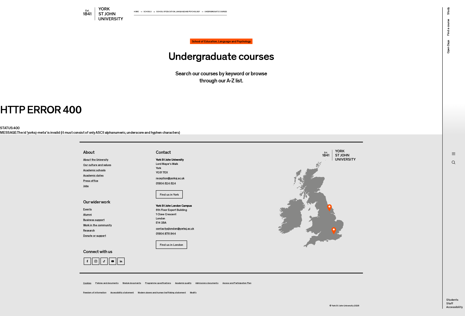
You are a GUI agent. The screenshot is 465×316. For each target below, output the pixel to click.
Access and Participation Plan (237, 283)
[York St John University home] (103, 13)
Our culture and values (97, 165)
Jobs (86, 186)
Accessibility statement (122, 292)
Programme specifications (158, 283)
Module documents (132, 283)
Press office (90, 180)
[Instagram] (95, 261)
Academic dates (93, 175)
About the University (95, 159)
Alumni (87, 214)
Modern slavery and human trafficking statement (162, 292)
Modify (193, 292)
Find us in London (171, 245)
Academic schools (94, 170)
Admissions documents (207, 283)
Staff (449, 303)
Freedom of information (94, 292)
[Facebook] (87, 261)
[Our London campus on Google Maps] (333, 230)
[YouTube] (112, 261)
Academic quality (183, 283)
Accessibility (454, 306)
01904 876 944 (166, 233)
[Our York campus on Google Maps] (329, 208)
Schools (147, 11)
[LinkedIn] (121, 261)
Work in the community (97, 225)
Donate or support (94, 235)
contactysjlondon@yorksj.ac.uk (175, 228)
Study (448, 11)
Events (87, 209)
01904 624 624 (166, 183)
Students (452, 299)
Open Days (448, 46)
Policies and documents (107, 283)
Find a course (448, 27)
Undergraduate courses (216, 11)
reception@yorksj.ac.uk (170, 178)
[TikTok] (104, 261)
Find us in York (169, 194)
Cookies (87, 282)
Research (89, 230)
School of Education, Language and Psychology (178, 11)
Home (136, 11)
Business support (94, 220)
